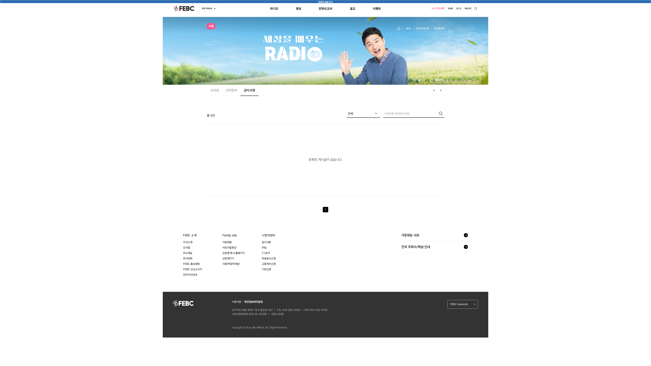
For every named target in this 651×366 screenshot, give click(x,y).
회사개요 (187, 253)
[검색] (440, 113)
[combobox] (363, 114)
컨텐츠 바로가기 (325, 2)
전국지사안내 (190, 274)
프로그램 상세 (439, 28)
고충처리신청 (269, 264)
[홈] (398, 28)
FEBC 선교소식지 (192, 269)
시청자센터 (268, 235)
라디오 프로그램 (422, 28)
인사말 (186, 247)
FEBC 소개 (190, 235)
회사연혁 (187, 258)
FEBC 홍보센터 (191, 264)
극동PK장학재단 (231, 264)
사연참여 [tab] (231, 90)
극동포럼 (227, 242)
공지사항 (266, 242)
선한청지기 (228, 258)
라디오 (408, 28)
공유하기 (439, 80)
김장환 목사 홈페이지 (233, 253)
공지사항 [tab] (249, 90)
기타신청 (266, 269)
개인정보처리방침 (253, 301)
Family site (229, 235)
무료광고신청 (269, 258)
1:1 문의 (266, 253)
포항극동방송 (207, 8)
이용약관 (236, 301)
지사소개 (187, 242)
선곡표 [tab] (214, 90)
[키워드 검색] (475, 8)
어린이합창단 (229, 247)
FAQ (264, 247)
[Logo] (184, 8)
